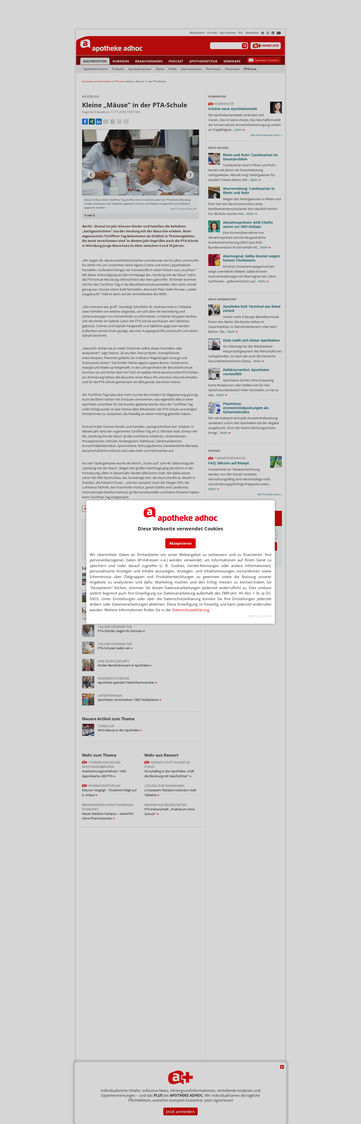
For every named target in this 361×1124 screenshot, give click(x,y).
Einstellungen (259, 616)
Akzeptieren (180, 543)
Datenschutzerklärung (190, 609)
